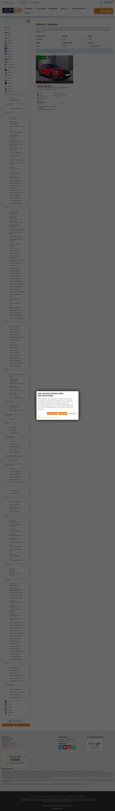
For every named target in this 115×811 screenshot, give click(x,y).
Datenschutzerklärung (44, 417)
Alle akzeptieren (52, 413)
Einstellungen (72, 413)
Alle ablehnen (62, 413)
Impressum (55, 417)
